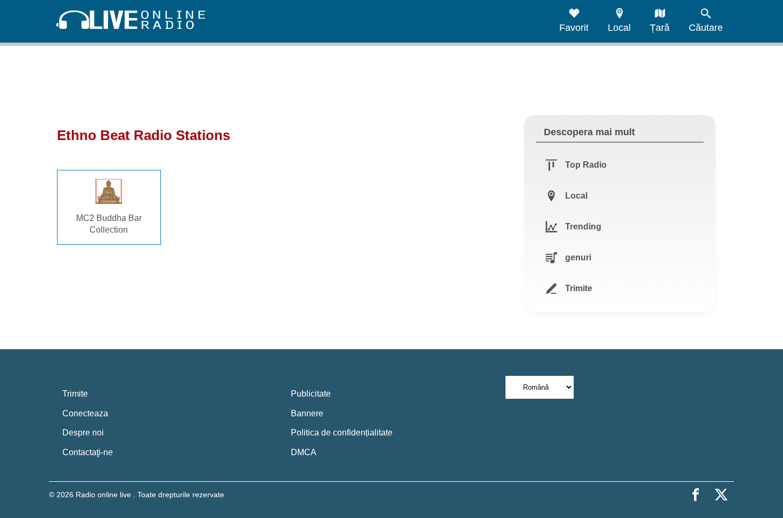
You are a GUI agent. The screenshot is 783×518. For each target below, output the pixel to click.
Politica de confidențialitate (342, 432)
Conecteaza (85, 413)
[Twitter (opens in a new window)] (721, 494)
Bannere (307, 413)
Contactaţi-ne (87, 452)
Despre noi (83, 432)
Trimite (75, 393)
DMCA (303, 452)
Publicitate (311, 393)
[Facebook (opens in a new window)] (695, 494)
